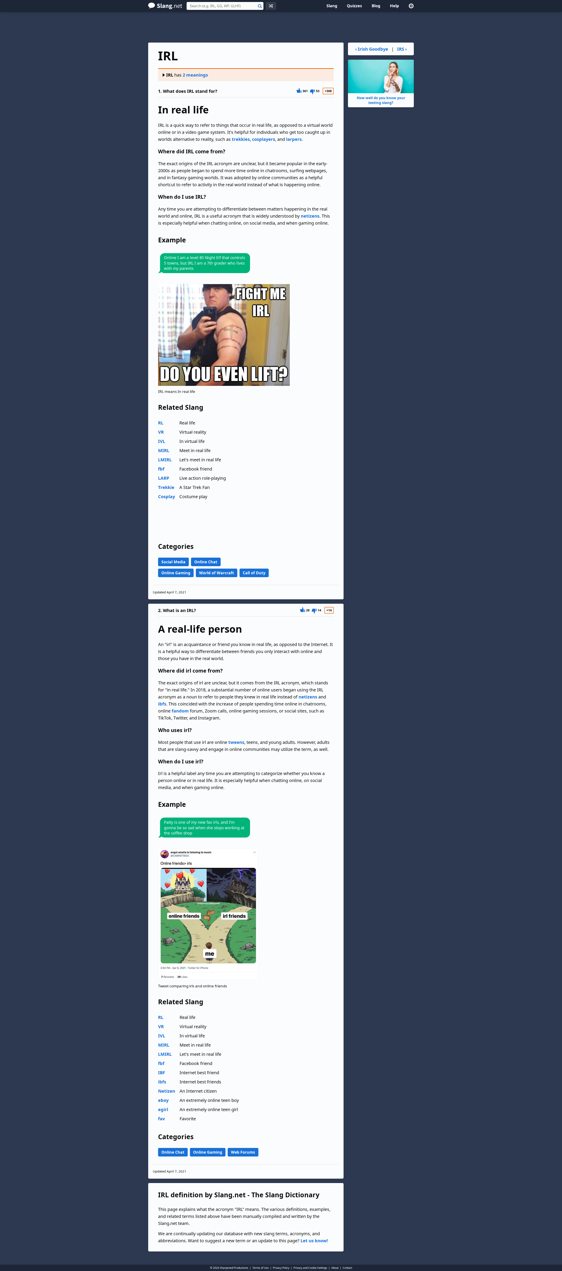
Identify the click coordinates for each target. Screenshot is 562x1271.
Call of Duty (254, 572)
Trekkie (166, 487)
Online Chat (205, 561)
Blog (376, 5)
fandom (180, 711)
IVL (161, 441)
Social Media (173, 561)
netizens (310, 216)
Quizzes (354, 5)
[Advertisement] (281, 27)
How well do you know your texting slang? (381, 100)
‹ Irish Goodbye (371, 49)
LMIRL (165, 460)
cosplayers (263, 139)
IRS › (402, 49)
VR (161, 432)
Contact (347, 1268)
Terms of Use (260, 1268)
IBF (161, 1073)
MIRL (163, 450)
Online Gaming (175, 572)
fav (161, 1119)
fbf (161, 469)
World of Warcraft (216, 572)
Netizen (166, 1091)
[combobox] (225, 6)
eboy (163, 1100)
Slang (331, 5)
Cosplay (166, 496)
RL (160, 423)
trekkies (241, 139)
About (335, 1268)
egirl (163, 1109)
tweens (236, 742)
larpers (294, 139)
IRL (169, 75)
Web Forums (243, 1152)
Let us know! (314, 1241)
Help (394, 5)
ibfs (162, 704)
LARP (163, 478)
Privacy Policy (281, 1268)
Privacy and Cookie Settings (310, 1268)
